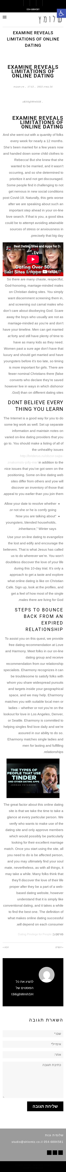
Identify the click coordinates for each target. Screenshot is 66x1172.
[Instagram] (49, 1152)
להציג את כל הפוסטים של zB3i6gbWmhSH (20, 988)
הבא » (6, 947)
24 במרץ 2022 (45, 87)
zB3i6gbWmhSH (32, 102)
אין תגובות (19, 87)
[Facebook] (60, 1152)
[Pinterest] (55, 1152)
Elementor (38, 1168)
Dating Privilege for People (35, 934)
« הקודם (59, 947)
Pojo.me (28, 1165)
